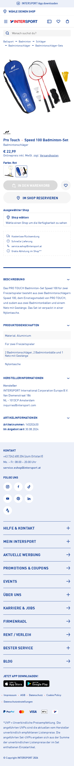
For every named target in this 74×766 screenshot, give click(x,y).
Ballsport (8, 41)
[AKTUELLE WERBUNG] (37, 554)
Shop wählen (20, 217)
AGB (22, 695)
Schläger (41, 41)
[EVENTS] (37, 581)
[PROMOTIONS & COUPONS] (37, 568)
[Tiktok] (29, 486)
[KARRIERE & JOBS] (37, 607)
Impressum (10, 695)
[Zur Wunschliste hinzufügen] (66, 185)
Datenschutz (36, 695)
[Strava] (7, 510)
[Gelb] (9, 171)
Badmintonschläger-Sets (49, 45)
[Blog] (37, 661)
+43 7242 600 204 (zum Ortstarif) (23, 456)
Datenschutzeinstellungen (18, 701)
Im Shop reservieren (40, 198)
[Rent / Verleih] (37, 634)
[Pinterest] (18, 498)
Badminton (25, 41)
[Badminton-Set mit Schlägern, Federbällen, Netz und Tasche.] (37, 86)
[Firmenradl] (37, 621)
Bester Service (18, 648)
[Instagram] (7, 486)
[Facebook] (18, 486)
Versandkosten (49, 155)
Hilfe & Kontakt (19, 528)
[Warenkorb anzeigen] (67, 21)
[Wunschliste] (58, 21)
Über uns (12, 594)
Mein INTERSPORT (19, 541)
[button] (37, 279)
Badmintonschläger (19, 45)
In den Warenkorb (34, 185)
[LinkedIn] (29, 498)
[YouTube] (7, 498)
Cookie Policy (53, 695)
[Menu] (5, 21)
